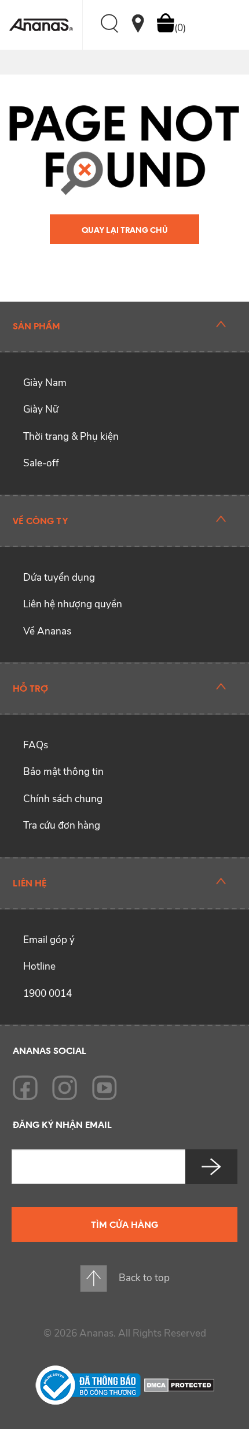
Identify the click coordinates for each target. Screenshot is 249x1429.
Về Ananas (47, 631)
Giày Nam (45, 382)
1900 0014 (47, 993)
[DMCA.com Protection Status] (179, 1384)
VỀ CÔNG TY (40, 521)
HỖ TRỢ (30, 688)
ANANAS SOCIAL (50, 1050)
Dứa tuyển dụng (59, 577)
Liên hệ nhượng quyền (72, 604)
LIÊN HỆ (29, 883)
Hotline (39, 966)
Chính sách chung (62, 799)
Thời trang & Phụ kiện (71, 436)
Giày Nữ (40, 409)
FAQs (35, 745)
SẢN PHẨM (36, 326)
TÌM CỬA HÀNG (124, 1224)
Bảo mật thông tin (63, 771)
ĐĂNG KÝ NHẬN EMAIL (62, 1124)
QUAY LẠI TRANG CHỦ (125, 230)
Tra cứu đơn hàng (61, 825)
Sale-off (41, 463)
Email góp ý (49, 940)
